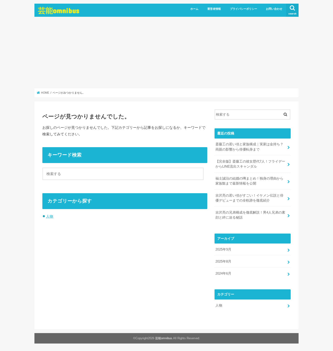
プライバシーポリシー (243, 8)
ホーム (194, 8)
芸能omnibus (58, 10)
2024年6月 (223, 273)
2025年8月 (223, 261)
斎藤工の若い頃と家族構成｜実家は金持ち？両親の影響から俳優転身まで (249, 146)
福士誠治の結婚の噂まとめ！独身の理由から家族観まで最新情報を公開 (249, 181)
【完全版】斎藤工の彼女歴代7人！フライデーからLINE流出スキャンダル (250, 164)
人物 (49, 216)
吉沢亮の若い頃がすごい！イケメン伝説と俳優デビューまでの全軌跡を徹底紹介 (249, 198)
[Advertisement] (166, 52)
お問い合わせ (274, 8)
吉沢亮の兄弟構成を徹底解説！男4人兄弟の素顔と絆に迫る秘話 (250, 215)
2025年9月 (223, 249)
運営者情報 (214, 8)
